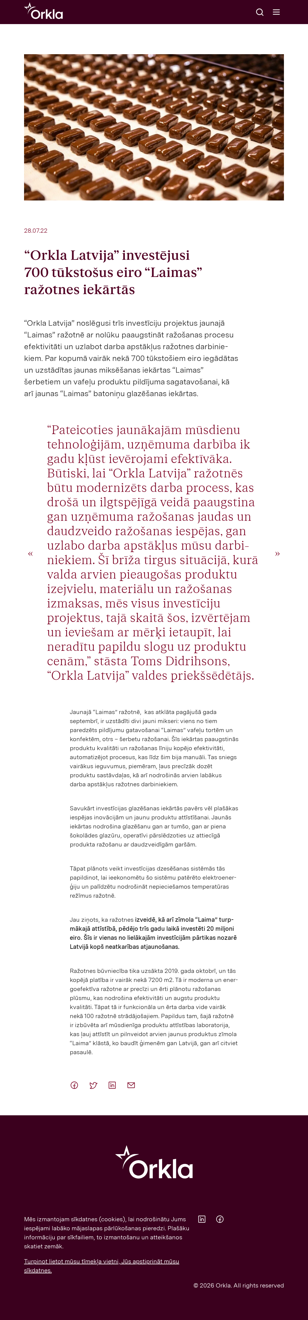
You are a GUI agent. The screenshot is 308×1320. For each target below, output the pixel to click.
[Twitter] (96, 1085)
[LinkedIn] (115, 1085)
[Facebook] (77, 1085)
